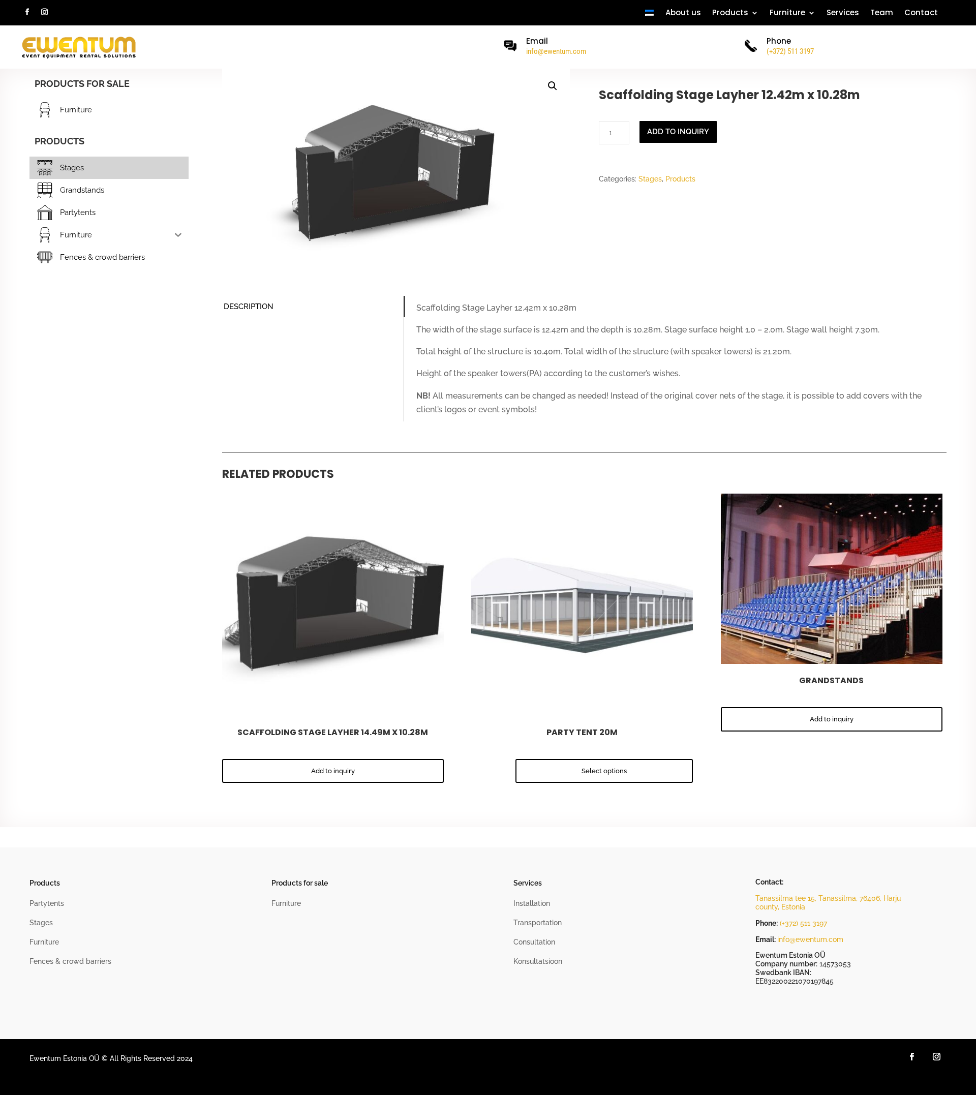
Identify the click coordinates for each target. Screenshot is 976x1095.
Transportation (537, 923)
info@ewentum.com (556, 51)
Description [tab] (248, 306)
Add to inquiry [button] (333, 771)
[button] (552, 86)
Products (680, 179)
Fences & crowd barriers (70, 961)
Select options (604, 771)
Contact (921, 13)
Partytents (46, 903)
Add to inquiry (678, 131)
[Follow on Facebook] (27, 12)
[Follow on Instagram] (44, 12)
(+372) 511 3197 (803, 923)
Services (843, 13)
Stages (650, 179)
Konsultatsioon (537, 961)
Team (881, 13)
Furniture (787, 13)
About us (683, 13)
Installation (531, 903)
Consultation (534, 942)
